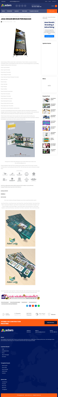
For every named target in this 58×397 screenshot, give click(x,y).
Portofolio (4, 383)
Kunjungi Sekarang (49, 36)
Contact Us (54, 1)
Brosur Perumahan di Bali (15, 302)
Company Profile (5, 351)
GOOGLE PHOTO (4, 190)
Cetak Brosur (4, 381)
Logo (3, 349)
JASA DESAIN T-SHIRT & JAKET (53, 150)
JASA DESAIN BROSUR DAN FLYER (53, 116)
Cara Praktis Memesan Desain (53, 122)
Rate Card (4, 385)
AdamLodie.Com (28, 395)
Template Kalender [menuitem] (34, 11)
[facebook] (17, 6)
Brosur (3, 352)
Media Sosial (4, 371)
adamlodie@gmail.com (15, 1)
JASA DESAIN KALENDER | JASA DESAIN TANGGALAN (53, 105)
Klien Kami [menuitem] (24, 11)
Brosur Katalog (5, 369)
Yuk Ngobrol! (4, 389)
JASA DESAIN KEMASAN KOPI (53, 133)
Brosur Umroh (4, 365)
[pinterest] (25, 6)
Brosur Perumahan (5, 302)
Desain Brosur (24, 302)
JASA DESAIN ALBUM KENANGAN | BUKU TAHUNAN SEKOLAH (53, 99)
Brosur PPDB (4, 367)
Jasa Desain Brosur (32, 302)
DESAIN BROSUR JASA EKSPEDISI (52, 139)
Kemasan (4, 356)
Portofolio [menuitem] (9, 11)
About (50, 1)
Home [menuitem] (3, 11)
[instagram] (22, 6)
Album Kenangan (5, 354)
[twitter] (19, 6)
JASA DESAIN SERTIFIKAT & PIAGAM (53, 110)
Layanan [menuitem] (16, 11)
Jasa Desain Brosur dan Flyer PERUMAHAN (12, 16)
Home (46, 1)
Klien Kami (4, 387)
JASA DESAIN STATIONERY (53, 144)
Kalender (4, 373)
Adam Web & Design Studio (7, 21)
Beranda (2, 16)
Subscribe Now (50, 322)
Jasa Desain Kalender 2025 (53, 127)
